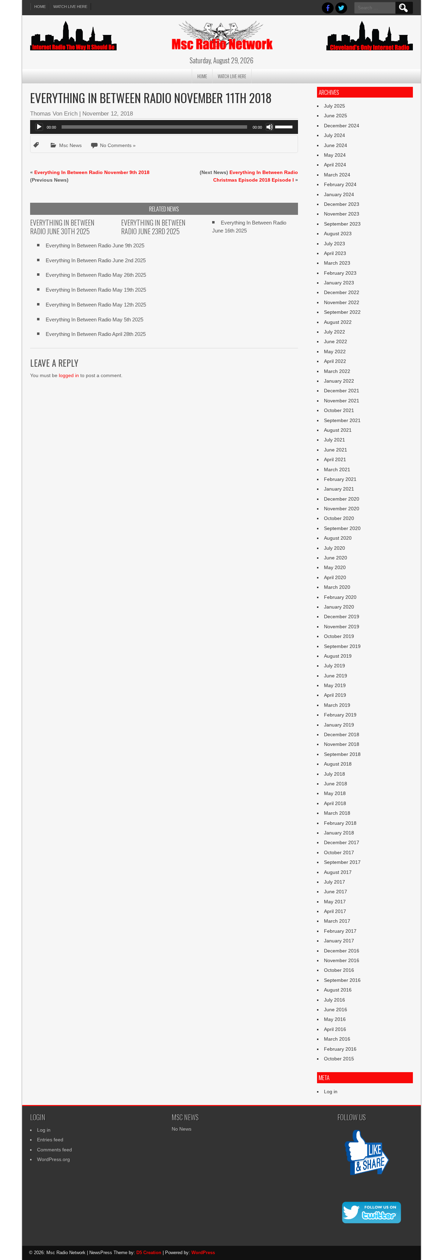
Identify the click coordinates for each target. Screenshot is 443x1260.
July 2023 (334, 243)
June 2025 (335, 115)
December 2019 (341, 616)
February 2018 (340, 823)
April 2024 (335, 164)
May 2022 (335, 351)
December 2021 (341, 390)
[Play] (39, 127)
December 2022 (341, 292)
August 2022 (338, 322)
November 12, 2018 (107, 113)
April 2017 (335, 911)
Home (40, 6)
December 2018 (341, 734)
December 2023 (341, 204)
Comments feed (54, 1149)
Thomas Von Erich (54, 113)
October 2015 (339, 1058)
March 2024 (337, 174)
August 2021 (338, 430)
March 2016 (337, 1039)
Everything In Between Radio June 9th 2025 (95, 245)
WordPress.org (53, 1159)
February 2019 (340, 715)
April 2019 (335, 695)
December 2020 (341, 499)
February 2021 (340, 479)
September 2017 (342, 862)
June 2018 (335, 783)
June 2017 (335, 891)
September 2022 (342, 312)
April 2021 (335, 459)
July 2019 (334, 665)
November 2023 (341, 214)
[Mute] (269, 127)
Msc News (70, 145)
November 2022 (341, 302)
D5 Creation (148, 1252)
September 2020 (342, 528)
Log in (330, 1091)
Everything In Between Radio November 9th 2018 (92, 172)
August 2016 (338, 990)
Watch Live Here (70, 6)
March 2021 (337, 469)
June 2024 (335, 145)
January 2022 (339, 381)
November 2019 (341, 626)
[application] (164, 127)
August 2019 (338, 656)
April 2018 (335, 803)
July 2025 (334, 106)
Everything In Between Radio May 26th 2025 (96, 275)
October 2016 (339, 970)
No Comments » (118, 145)
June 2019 (335, 675)
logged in (69, 375)
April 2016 (335, 1029)
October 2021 (339, 410)
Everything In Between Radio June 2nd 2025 (96, 260)
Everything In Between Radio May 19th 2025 (96, 290)
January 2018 (339, 833)
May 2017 (335, 901)
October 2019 (339, 636)
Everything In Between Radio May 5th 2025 (94, 319)
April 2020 (335, 577)
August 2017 (338, 872)
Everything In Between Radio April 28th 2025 (96, 334)
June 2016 (335, 1009)
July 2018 (334, 774)
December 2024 (341, 125)
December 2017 (341, 842)
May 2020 (335, 567)
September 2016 (342, 980)
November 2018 (341, 744)
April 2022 (335, 361)
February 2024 (340, 184)
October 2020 (339, 518)
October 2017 (339, 852)
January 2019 (339, 725)
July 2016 (334, 1000)
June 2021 (335, 450)
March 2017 (337, 921)
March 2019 (337, 705)
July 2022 (334, 332)
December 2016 (341, 950)
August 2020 (338, 538)
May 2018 (335, 793)
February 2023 (340, 273)
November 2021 (341, 400)
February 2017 (340, 931)
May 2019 (335, 685)
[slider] (285, 126)
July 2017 (334, 882)
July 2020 (334, 548)
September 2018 (342, 754)
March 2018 (337, 813)
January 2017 (339, 940)
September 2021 (342, 420)
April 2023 (335, 253)
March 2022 (337, 371)
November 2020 (341, 508)
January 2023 (339, 282)
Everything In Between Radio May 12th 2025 (96, 305)
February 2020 (340, 597)
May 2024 (335, 155)
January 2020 (339, 607)
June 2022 (335, 341)
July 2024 (334, 135)
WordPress (203, 1252)
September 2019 (342, 646)
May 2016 (335, 1019)
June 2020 (335, 557)
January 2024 (339, 194)
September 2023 (342, 224)
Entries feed (50, 1139)
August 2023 (338, 233)
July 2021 (334, 439)
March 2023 (337, 263)
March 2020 (337, 587)
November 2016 (341, 960)
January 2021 (339, 489)
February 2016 (340, 1049)
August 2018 (338, 764)
